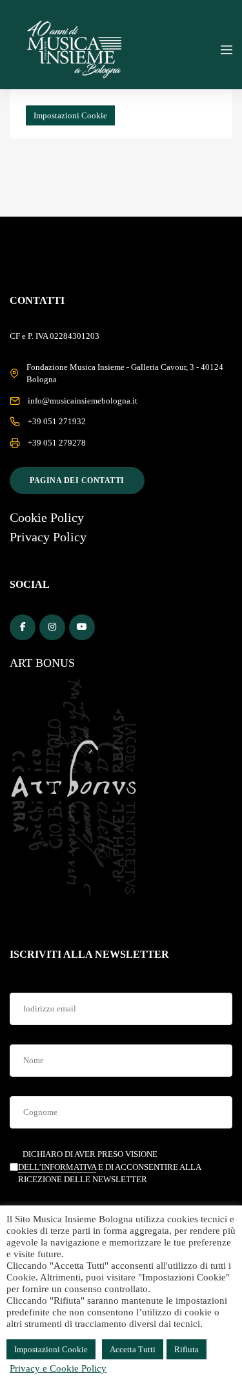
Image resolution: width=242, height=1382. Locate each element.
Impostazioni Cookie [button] (70, 115)
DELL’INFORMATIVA (57, 1167)
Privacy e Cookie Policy (58, 1368)
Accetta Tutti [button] (133, 1349)
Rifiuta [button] (186, 1349)
